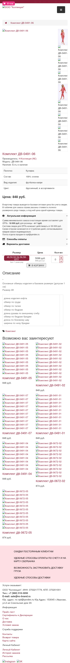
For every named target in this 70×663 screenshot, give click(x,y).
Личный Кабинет (11, 649)
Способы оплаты (16, 239)
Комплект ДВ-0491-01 (50, 433)
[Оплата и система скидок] (44, 1)
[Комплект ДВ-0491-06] (30, 30)
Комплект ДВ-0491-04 (17, 473)
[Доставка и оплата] (40, 1)
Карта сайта (8, 640)
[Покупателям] (50, 1)
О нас (5, 618)
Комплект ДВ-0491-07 (17, 433)
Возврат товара (10, 637)
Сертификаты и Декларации (17, 615)
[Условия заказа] (35, 1)
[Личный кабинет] (61, 1)
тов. (10, 3)
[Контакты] (66, 1)
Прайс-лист (8, 611)
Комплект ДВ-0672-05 (17, 532)
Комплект (11, 331)
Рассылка (7, 656)
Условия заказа (10, 624)
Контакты (7, 634)
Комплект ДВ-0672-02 (50, 481)
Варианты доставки (17, 244)
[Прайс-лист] (56, 1)
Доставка (7, 621)
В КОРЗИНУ (37, 265)
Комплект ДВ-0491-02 (50, 385)
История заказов (11, 652)
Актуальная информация (20, 215)
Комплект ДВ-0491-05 (17, 378)
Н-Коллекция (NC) (27, 158)
